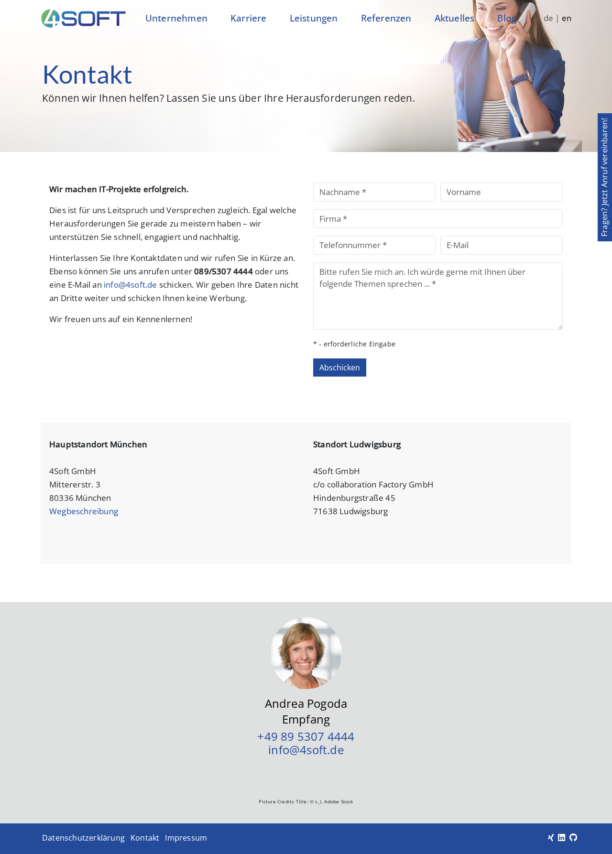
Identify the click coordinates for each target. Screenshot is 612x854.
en (566, 17)
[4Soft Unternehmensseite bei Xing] (551, 837)
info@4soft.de (130, 284)
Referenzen (386, 17)
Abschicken (339, 367)
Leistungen (314, 17)
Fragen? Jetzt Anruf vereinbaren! (604, 177)
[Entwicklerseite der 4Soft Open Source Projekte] (573, 837)
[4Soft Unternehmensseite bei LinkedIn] (561, 837)
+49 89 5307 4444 (305, 736)
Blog (506, 17)
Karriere (248, 17)
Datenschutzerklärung (83, 837)
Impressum (186, 837)
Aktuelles (455, 17)
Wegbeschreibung (83, 511)
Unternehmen (176, 17)
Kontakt (145, 837)
